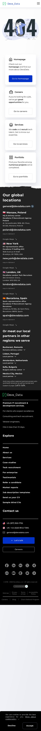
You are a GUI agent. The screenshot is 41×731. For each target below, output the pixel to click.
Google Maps (8, 239)
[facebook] (7, 566)
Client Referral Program (30, 599)
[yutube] (27, 573)
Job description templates (16, 492)
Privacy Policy (14, 593)
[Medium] (13, 573)
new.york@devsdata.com (18, 258)
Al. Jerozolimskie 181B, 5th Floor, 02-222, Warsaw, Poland (16, 224)
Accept (29, 726)
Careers (19, 549)
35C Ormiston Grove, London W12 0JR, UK (11, 279)
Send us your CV (11, 497)
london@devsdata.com (17, 284)
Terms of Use (23, 593)
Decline (12, 726)
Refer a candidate (12, 482)
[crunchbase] (7, 573)
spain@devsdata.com (16, 315)
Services (7, 457)
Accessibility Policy (33, 593)
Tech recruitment (12, 467)
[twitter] (27, 566)
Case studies (9, 462)
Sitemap (6, 593)
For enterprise (10, 472)
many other (10, 381)
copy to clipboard (9, 234)
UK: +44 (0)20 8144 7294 (18, 528)
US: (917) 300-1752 (15, 523)
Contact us (11, 510)
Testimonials (9, 477)
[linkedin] (13, 566)
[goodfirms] (34, 573)
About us (7, 452)
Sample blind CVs (12, 502)
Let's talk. (20, 385)
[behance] (20, 566)
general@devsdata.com (16, 206)
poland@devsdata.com (17, 229)
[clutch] (20, 573)
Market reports (10, 487)
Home (6, 447)
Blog (14, 599)
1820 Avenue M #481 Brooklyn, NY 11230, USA (13, 253)
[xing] (34, 566)
